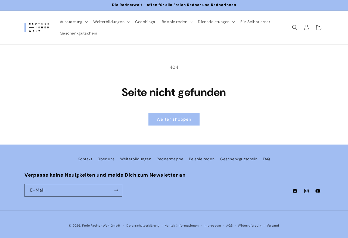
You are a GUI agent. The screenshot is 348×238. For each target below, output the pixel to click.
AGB (229, 225)
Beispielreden (202, 158)
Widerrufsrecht (250, 225)
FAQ (266, 158)
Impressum (212, 225)
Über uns (106, 158)
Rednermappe (170, 158)
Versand (273, 225)
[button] (73, 21)
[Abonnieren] (116, 190)
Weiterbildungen (135, 158)
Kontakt (85, 158)
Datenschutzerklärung (143, 225)
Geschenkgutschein (238, 158)
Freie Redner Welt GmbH (101, 225)
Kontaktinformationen (182, 225)
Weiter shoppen (174, 119)
